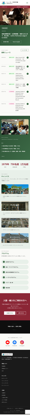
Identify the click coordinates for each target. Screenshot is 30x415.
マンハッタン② (5, 383)
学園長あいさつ (5, 368)
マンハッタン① (5, 380)
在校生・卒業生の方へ (19, 408)
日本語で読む (6, 41)
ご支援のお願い (5, 397)
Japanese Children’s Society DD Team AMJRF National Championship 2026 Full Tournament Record (20, 96)
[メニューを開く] (27, 3)
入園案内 (3, 392)
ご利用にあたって (9, 408)
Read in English (16, 41)
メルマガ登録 (4, 400)
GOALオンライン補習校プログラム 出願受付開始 (20, 85)
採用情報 (3, 395)
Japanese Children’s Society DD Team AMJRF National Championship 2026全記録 (20, 107)
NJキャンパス (4, 378)
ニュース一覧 (25, 50)
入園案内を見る (9, 313)
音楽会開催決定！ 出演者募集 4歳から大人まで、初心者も (20, 68)
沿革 (2, 371)
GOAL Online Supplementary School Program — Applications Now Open (20, 77)
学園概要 (3, 366)
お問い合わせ (21, 313)
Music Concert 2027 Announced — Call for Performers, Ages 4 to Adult (20, 60)
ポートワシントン (5, 385)
